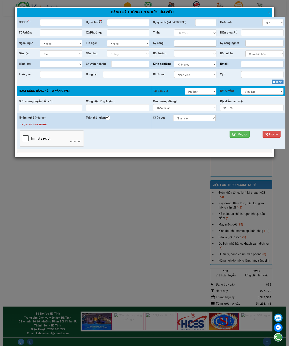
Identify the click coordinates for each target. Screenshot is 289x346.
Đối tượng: (160, 53)
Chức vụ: (159, 74)
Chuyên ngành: (96, 64)
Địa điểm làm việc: (232, 101)
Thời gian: (25, 74)
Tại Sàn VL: (160, 91)
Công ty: (91, 74)
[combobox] (195, 43)
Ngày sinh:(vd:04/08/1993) (169, 22)
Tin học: (91, 43)
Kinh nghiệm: (162, 64)
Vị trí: (223, 74)
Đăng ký (242, 134)
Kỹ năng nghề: (229, 43)
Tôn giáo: (92, 53)
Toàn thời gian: (96, 117)
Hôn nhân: (227, 53)
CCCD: (23, 22)
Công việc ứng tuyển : (100, 101)
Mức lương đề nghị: (166, 101)
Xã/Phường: (94, 32)
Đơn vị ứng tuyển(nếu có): (36, 101)
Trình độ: (25, 64)
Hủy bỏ (273, 134)
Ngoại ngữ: (26, 43)
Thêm (279, 82)
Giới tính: (226, 22)
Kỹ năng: (158, 43)
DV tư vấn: (227, 91)
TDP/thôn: (25, 32)
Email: (224, 64)
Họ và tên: (92, 22)
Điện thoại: (227, 32)
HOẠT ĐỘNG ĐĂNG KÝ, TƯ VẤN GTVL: (44, 91)
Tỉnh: (156, 32)
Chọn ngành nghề (33, 124)
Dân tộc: (24, 53)
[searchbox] (176, 43)
